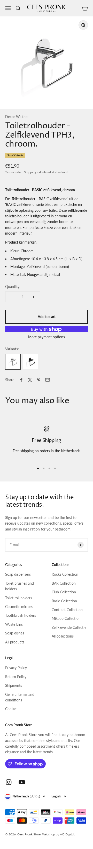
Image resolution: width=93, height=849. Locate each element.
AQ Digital (67, 834)
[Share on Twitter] (30, 379)
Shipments (13, 685)
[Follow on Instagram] (8, 782)
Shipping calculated (37, 172)
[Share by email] (47, 379)
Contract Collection (67, 609)
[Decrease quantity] (11, 297)
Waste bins (14, 624)
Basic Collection (64, 601)
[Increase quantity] (33, 297)
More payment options (46, 337)
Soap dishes (14, 633)
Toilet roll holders (18, 598)
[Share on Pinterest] (38, 379)
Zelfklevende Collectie (69, 627)
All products (14, 642)
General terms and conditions (19, 697)
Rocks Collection (65, 574)
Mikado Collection (66, 618)
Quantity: (12, 286)
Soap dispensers (18, 574)
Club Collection (64, 592)
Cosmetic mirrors (19, 606)
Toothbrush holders (20, 615)
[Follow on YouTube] (21, 782)
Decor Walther (17, 116)
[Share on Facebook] (21, 379)
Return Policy (15, 676)
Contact (11, 709)
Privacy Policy (16, 667)
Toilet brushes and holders (19, 586)
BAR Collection (64, 583)
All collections (63, 636)
